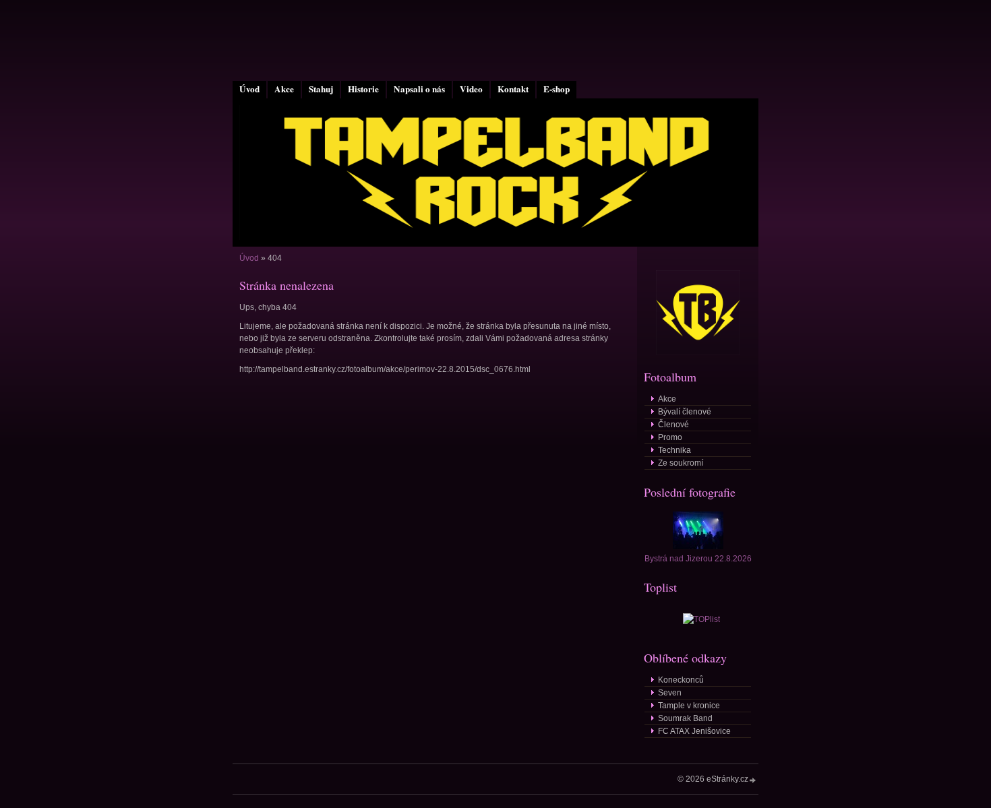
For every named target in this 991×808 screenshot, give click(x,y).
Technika (674, 450)
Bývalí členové (684, 411)
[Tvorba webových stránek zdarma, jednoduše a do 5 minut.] (753, 780)
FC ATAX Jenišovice (694, 731)
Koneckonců (681, 680)
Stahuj (321, 89)
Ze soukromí (680, 463)
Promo (670, 437)
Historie (363, 89)
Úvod (249, 89)
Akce (284, 89)
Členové (673, 424)
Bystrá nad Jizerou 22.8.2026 (698, 558)
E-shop (556, 89)
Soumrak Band (685, 718)
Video (471, 89)
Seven (670, 692)
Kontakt (513, 89)
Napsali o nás (419, 89)
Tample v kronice (689, 705)
